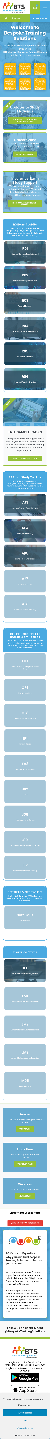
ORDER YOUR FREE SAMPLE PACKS (25, 458)
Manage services (24, 1405)
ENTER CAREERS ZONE (25, 154)
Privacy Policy (30, 1435)
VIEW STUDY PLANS (25, 1164)
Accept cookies (25, 1412)
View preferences (25, 1428)
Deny (25, 1420)
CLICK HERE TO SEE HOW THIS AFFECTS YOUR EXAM (25, 120)
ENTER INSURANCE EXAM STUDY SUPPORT (25, 204)
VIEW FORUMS (25, 1129)
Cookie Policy (18, 1435)
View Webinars (25, 1196)
